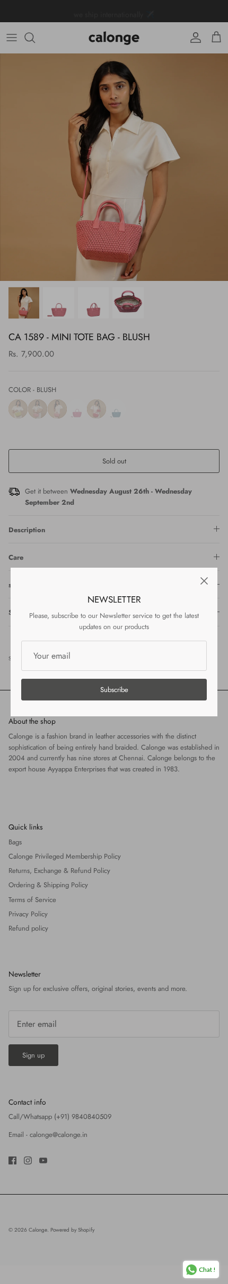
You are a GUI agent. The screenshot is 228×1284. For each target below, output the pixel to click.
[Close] (204, 581)
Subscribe (114, 690)
